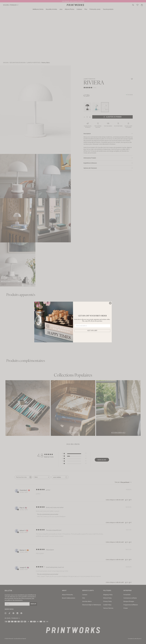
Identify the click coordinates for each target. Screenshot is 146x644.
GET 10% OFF (92, 330)
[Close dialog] (110, 303)
